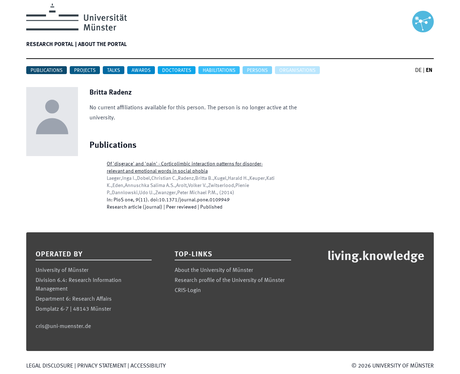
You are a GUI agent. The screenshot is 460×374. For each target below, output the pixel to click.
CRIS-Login (188, 290)
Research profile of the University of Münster (230, 280)
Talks (113, 70)
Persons (257, 70)
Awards (141, 70)
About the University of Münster (214, 270)
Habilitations (219, 70)
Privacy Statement (101, 366)
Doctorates (176, 70)
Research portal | (51, 44)
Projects (85, 70)
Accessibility (148, 366)
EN (429, 70)
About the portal (102, 44)
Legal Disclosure (49, 366)
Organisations (297, 70)
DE (418, 70)
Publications (47, 70)
